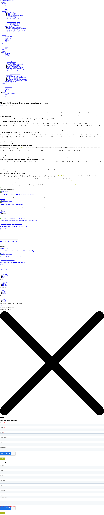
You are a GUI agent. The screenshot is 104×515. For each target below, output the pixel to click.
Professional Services (9, 34)
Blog (3, 49)
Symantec (7, 40)
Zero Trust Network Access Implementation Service (17, 30)
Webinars (6, 47)
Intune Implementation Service (13, 16)
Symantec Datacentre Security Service (14, 27)
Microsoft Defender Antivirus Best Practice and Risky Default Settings (17, 194)
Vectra (6, 41)
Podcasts (6, 45)
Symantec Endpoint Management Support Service (16, 28)
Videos (6, 48)
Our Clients (7, 6)
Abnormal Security (8, 36)
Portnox (6, 39)
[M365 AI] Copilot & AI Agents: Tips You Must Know (13, 226)
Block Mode (11, 139)
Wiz (5, 42)
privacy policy (5, 306)
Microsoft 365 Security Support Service (14, 19)
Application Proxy (62, 175)
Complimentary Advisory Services (13, 22)
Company (4, 3)
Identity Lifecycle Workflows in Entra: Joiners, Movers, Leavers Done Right (18, 220)
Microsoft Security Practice (10, 12)
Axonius (6, 37)
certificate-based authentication (85, 153)
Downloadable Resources (10, 44)
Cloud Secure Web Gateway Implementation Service (17, 31)
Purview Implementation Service (13, 17)
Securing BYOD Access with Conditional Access (11, 204)
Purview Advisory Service (15, 23)
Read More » (2, 253)
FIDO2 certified (17, 153)
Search (1, 213)
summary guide (69, 180)
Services (4, 11)
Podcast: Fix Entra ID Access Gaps (8, 241)
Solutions (4, 35)
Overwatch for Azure (11, 14)
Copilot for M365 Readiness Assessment (15, 18)
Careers (6, 10)
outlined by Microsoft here (91, 130)
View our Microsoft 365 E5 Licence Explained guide (48, 181)
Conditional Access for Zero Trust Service (15, 15)
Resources (4, 43)
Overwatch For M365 (11, 13)
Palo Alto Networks (8, 38)
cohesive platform (33, 109)
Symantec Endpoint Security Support (14, 29)
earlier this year (20, 123)
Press (6, 9)
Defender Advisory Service (15, 24)
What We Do (7, 5)
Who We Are (7, 4)
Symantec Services (8, 26)
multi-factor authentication (20, 147)
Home (3, 2)
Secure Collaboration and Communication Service (16, 21)
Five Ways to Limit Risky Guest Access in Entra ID (12, 262)
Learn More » (2, 199)
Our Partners (7, 7)
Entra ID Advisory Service (15, 25)
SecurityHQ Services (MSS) (10, 32)
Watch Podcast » (3, 223)
